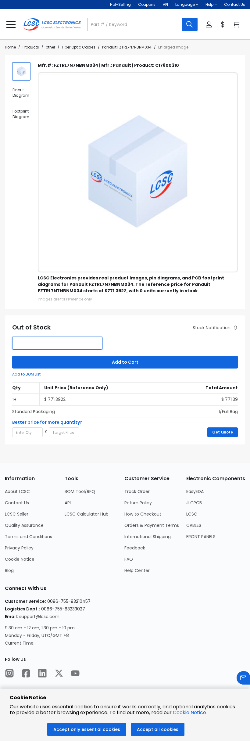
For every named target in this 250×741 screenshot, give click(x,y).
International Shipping (147, 537)
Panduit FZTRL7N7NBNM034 (127, 47)
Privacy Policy (19, 548)
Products (31, 47)
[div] (21, 93)
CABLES (193, 525)
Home (10, 47)
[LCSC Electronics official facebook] (25, 674)
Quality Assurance (24, 525)
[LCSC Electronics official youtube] (75, 674)
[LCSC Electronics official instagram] (9, 674)
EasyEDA (195, 491)
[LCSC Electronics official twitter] (58, 674)
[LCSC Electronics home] (52, 24)
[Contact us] (243, 678)
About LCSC (17, 491)
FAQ (128, 559)
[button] (142, 24)
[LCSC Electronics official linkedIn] (42, 674)
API (165, 4)
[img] (21, 71)
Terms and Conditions (28, 537)
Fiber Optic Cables (78, 47)
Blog (9, 570)
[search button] (190, 24)
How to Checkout (142, 514)
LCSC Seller (16, 514)
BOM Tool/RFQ (80, 491)
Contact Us (234, 4)
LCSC (191, 514)
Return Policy (138, 503)
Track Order (137, 491)
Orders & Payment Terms (151, 525)
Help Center (137, 570)
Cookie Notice (19, 559)
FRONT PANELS (201, 537)
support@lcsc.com (39, 616)
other (50, 47)
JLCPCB (194, 503)
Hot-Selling (120, 4)
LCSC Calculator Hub (87, 514)
